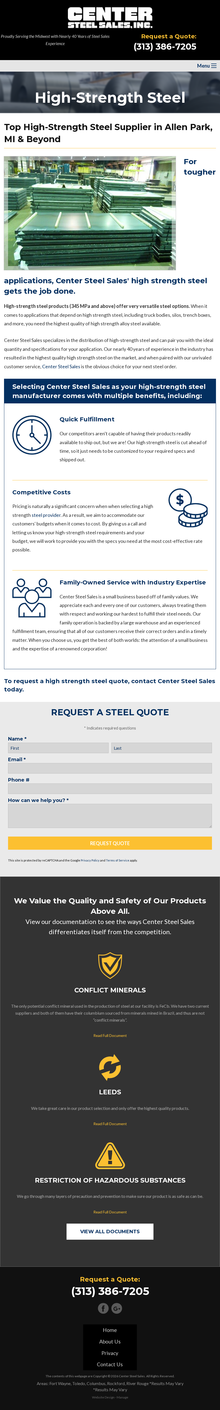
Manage (122, 1397)
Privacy (109, 1353)
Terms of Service (117, 860)
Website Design (103, 1397)
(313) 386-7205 (165, 46)
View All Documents (110, 1232)
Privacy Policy (90, 860)
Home (110, 1330)
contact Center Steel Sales (173, 681)
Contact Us (110, 1364)
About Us (110, 1341)
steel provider (46, 515)
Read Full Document (110, 1035)
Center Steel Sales (61, 366)
